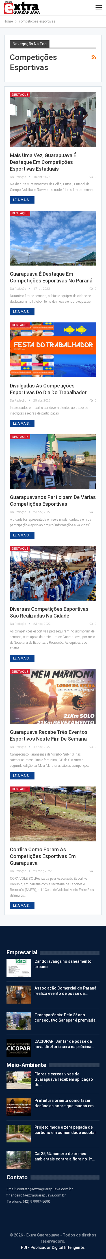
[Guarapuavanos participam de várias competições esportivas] (53, 461)
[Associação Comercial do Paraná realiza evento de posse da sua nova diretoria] (19, 995)
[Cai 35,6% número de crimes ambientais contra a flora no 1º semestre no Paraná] (19, 1160)
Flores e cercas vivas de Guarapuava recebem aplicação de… (63, 1079)
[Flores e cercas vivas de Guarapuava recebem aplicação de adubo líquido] (19, 1080)
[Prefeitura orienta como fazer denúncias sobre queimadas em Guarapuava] (19, 1107)
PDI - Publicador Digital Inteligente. (53, 1247)
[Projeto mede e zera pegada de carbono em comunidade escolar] (19, 1134)
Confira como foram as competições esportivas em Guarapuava (43, 856)
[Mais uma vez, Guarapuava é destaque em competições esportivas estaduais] (53, 119)
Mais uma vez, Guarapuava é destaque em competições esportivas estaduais (43, 162)
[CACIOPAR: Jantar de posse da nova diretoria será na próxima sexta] (19, 1048)
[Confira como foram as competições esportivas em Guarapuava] (53, 813)
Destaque (20, 95)
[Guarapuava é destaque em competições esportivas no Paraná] (53, 238)
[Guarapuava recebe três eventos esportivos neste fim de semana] (53, 696)
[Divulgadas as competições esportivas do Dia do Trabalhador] (53, 349)
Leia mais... (22, 200)
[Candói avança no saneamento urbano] (19, 968)
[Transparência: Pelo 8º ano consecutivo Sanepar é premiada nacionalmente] (19, 1021)
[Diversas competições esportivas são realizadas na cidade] (53, 573)
